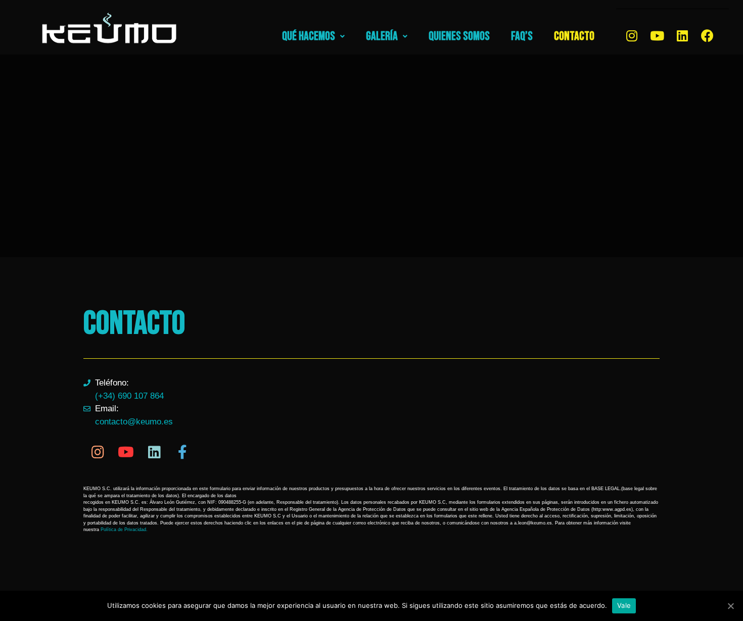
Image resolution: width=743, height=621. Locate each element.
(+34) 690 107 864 (129, 396)
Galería (382, 36)
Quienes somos (459, 36)
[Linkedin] (682, 35)
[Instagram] (631, 35)
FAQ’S (522, 36)
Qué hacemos (308, 36)
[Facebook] (707, 35)
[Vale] (730, 606)
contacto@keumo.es (134, 421)
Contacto (574, 36)
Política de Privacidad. (124, 529)
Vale (624, 605)
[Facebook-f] (182, 452)
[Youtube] (657, 35)
